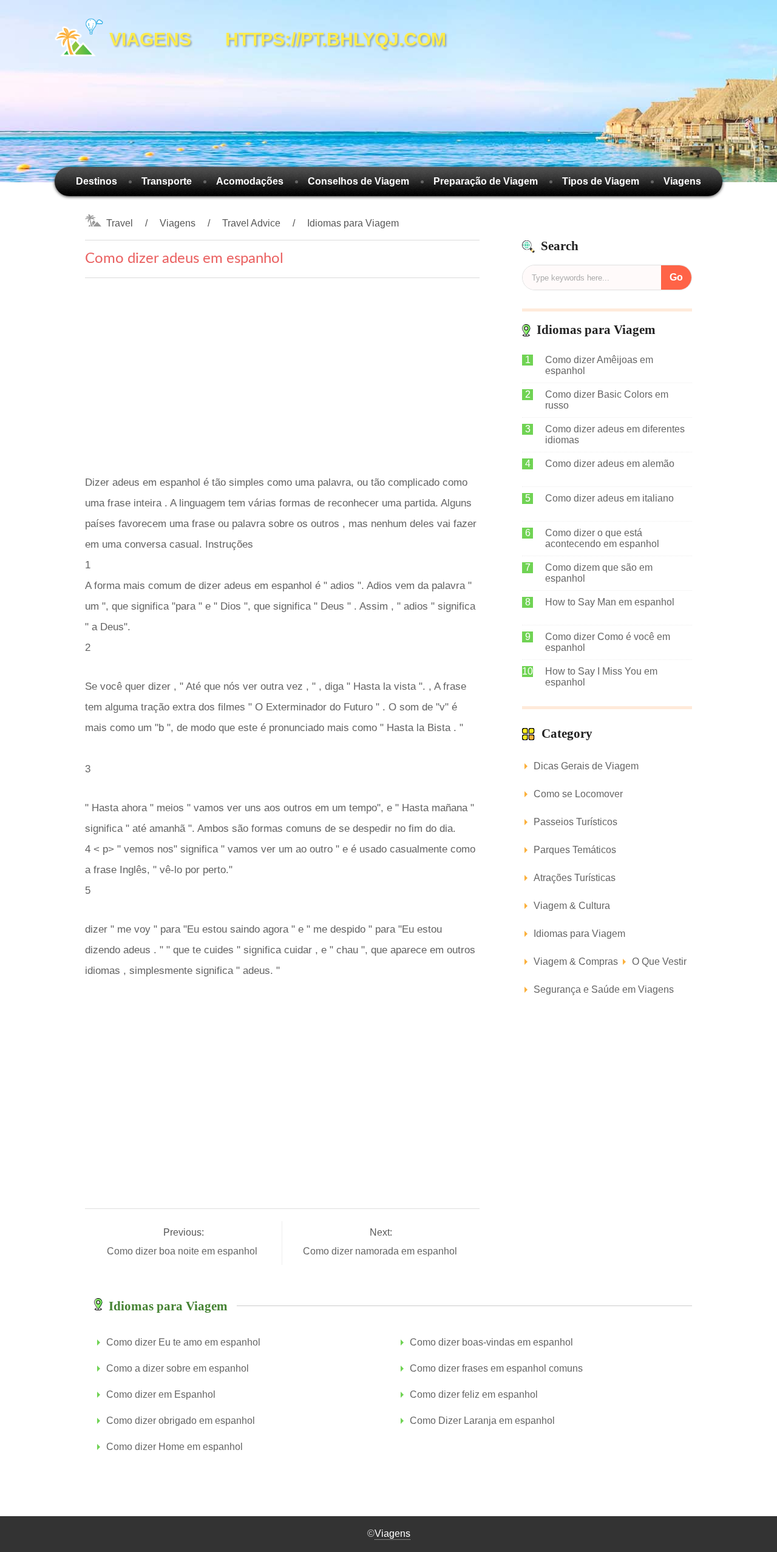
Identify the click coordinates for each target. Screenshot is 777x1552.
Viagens (682, 181)
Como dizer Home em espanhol (174, 1446)
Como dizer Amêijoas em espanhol (599, 365)
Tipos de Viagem (600, 181)
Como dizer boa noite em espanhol (183, 1251)
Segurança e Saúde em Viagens (604, 989)
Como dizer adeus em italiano (609, 498)
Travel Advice (251, 223)
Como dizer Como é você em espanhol (607, 642)
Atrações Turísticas (575, 878)
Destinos (96, 181)
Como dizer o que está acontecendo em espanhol (602, 538)
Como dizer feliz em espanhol (474, 1394)
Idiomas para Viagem (353, 223)
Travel (119, 223)
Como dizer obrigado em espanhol (180, 1420)
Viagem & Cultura (572, 905)
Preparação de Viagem (485, 181)
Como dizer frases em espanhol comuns (496, 1368)
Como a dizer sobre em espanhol (177, 1368)
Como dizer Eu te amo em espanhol (183, 1342)
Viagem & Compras (576, 961)
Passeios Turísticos (575, 822)
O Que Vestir (659, 961)
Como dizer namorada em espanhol (381, 1251)
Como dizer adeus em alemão (609, 463)
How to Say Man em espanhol (609, 602)
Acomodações (249, 181)
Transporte (166, 181)
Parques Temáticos (575, 850)
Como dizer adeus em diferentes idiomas (615, 434)
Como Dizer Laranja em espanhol (482, 1420)
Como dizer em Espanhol (160, 1394)
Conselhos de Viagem (358, 181)
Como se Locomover (578, 794)
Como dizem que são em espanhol (599, 573)
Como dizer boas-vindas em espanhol (491, 1342)
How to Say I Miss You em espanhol (601, 676)
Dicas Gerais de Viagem (586, 766)
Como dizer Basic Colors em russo (606, 399)
